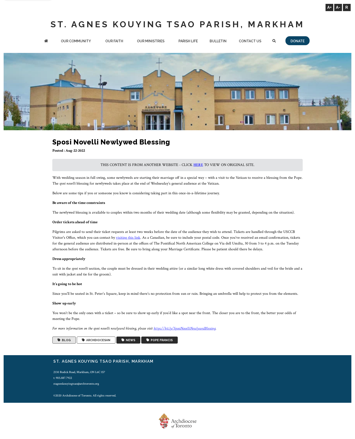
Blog (65, 340)
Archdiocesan (97, 340)
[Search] (274, 41)
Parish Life (188, 41)
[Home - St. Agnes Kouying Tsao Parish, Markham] (46, 41)
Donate (298, 41)
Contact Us (250, 41)
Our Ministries (150, 41)
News (129, 340)
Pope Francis (161, 340)
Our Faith (114, 41)
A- (338, 7)
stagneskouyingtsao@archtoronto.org (76, 384)
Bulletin (218, 41)
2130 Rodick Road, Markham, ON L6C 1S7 (79, 372)
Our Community (76, 41)
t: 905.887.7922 (62, 378)
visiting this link (128, 237)
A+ (329, 7)
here (198, 164)
